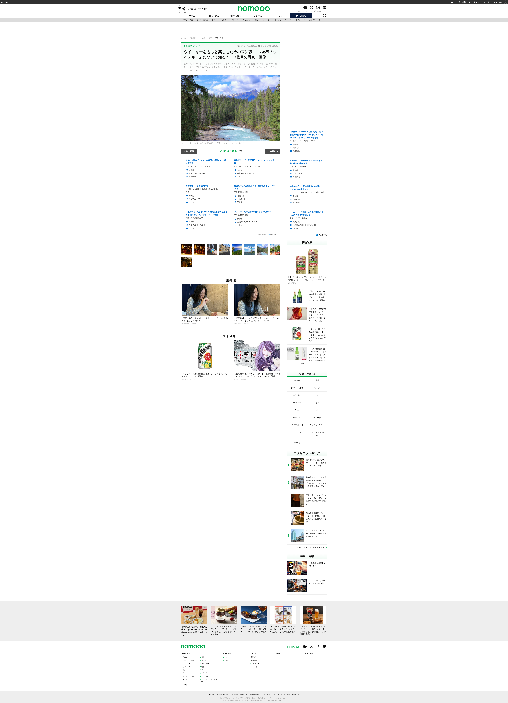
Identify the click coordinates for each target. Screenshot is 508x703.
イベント (254, 667)
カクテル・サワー (315, 20)
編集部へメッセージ (223, 694)
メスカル (186, 679)
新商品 (253, 657)
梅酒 (256, 20)
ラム (262, 20)
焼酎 (191, 20)
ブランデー (235, 20)
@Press (294, 694)
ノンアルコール (300, 20)
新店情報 (254, 660)
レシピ (279, 16)
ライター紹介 (308, 653)
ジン (269, 20)
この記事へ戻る (231, 151)
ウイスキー (224, 20)
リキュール (247, 20)
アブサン (186, 685)
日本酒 (184, 20)
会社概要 (267, 694)
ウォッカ (278, 20)
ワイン (214, 20)
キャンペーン (256, 664)
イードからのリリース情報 (281, 694)
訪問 (226, 660)
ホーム (192, 16)
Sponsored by (262, 234)
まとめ (226, 657)
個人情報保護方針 (256, 694)
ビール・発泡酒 (202, 20)
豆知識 (231, 280)
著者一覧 (212, 694)
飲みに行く (236, 16)
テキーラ (288, 20)
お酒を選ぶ (214, 16)
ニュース (257, 16)
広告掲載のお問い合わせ (240, 694)
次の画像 (272, 151)
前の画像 (190, 151)
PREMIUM (301, 16)
